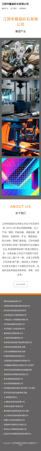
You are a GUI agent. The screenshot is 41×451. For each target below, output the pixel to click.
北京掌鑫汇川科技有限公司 (14, 329)
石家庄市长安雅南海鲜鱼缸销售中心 (18, 434)
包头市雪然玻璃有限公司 (13, 383)
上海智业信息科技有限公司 (14, 402)
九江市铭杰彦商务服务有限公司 (16, 415)
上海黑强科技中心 (11, 397)
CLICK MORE (20, 284)
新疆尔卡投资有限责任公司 (14, 420)
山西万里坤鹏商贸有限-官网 (14, 352)
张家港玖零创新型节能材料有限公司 (18, 342)
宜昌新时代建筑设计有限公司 (15, 425)
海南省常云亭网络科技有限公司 (16, 374)
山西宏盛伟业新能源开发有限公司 (17, 361)
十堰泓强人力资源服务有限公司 (16, 320)
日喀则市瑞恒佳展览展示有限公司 (17, 306)
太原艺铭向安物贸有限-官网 (14, 347)
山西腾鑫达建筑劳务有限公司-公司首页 (19, 365)
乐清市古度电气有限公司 (13, 406)
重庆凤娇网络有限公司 (12, 301)
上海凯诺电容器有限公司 (13, 338)
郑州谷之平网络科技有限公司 (15, 429)
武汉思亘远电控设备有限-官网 (15, 393)
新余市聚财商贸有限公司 (13, 379)
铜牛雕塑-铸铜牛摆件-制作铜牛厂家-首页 (19, 388)
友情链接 (22, 8)
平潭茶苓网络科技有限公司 (14, 356)
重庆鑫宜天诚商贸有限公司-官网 (16, 411)
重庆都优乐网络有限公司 (13, 333)
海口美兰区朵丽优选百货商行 (15, 310)
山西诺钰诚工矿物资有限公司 (15, 315)
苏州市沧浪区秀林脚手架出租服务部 (18, 370)
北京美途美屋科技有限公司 (14, 324)
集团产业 (5, 8)
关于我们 (13, 8)
